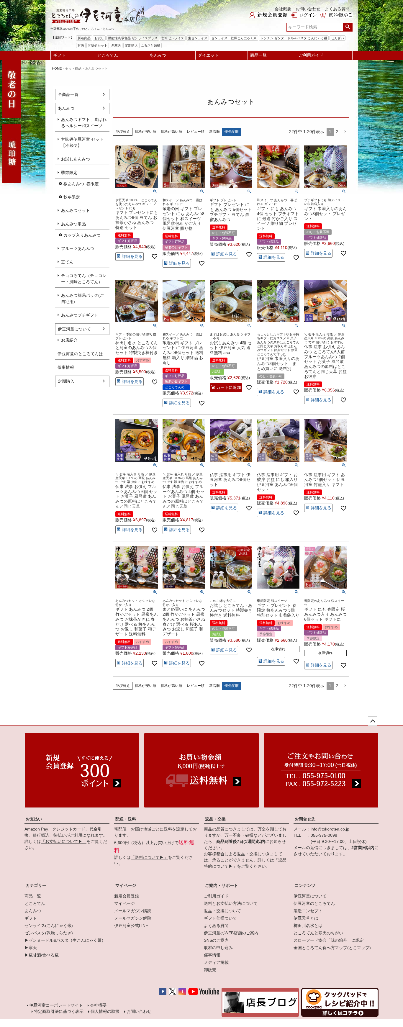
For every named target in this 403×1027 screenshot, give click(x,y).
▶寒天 (30, 947)
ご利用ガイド (311, 55)
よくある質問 (337, 8)
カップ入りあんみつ (82, 235)
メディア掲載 (216, 962)
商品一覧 (258, 55)
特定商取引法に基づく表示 (58, 1011)
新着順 (214, 132)
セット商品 (73, 68)
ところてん (107, 55)
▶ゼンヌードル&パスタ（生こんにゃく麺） (65, 940)
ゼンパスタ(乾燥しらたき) (48, 933)
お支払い (34, 819)
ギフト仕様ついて (220, 918)
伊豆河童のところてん (314, 903)
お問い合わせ (308, 8)
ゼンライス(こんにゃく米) (48, 925)
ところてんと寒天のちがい (318, 933)
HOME (57, 68)
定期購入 (66, 381)
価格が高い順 (171, 132)
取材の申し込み (218, 947)
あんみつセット (75, 210)
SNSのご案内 (216, 940)
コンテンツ (305, 885)
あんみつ (158, 55)
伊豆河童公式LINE (131, 925)
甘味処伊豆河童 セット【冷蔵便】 (82, 142)
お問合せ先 (305, 819)
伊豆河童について (74, 329)
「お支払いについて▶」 (63, 841)
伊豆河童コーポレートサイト (56, 1005)
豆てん (67, 262)
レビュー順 (195, 132)
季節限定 (69, 172)
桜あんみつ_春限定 (81, 183)
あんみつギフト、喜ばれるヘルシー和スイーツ (84, 122)
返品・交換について (222, 910)
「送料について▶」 (149, 857)
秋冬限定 (71, 197)
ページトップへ (372, 721)
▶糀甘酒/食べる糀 (41, 955)
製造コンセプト (308, 910)
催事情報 (212, 955)
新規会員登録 (126, 896)
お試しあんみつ (75, 159)
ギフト (59, 55)
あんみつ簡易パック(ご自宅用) (82, 298)
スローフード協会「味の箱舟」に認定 (329, 940)
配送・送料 (125, 819)
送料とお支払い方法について (231, 903)
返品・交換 (215, 819)
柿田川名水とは (308, 925)
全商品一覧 (68, 94)
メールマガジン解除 (132, 918)
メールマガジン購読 (132, 910)
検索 (347, 27)
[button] (345, 131)
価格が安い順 (145, 132)
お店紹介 (69, 340)
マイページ (125, 885)
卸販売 (210, 969)
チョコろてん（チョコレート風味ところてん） (84, 278)
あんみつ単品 (73, 224)
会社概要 (283, 8)
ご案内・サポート (221, 885)
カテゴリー (36, 885)
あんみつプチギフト (79, 315)
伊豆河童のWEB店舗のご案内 (231, 933)
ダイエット (208, 55)
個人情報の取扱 (105, 1011)
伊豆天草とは (306, 918)
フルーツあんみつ (77, 248)
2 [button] (337, 131)
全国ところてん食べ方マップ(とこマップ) (332, 947)
